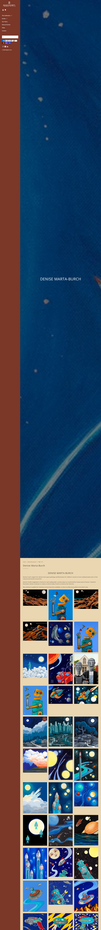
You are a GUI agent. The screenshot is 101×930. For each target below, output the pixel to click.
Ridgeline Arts (8, 50)
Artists (4, 18)
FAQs (3, 28)
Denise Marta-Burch (32, 561)
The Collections (6, 15)
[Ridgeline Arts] (9, 3)
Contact (4, 31)
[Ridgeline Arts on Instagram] (5, 47)
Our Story (4, 21)
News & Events (6, 24)
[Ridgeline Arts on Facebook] (3, 47)
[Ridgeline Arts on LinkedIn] (7, 47)
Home (24, 561)
